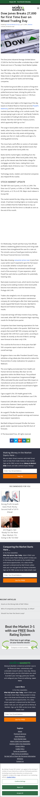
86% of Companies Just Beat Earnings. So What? (17, 609)
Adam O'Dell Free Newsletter (20, 741)
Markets (30, 24)
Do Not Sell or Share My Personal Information (20, 756)
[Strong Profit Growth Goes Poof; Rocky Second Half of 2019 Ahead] (10, 496)
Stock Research (20, 736)
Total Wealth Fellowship (24, 2)
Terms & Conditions (20, 751)
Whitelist (20, 759)
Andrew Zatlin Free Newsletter (20, 744)
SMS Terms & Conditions (20, 754)
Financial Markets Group (13, 24)
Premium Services (20, 734)
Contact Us (20, 761)
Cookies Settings (20, 781)
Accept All (20, 793)
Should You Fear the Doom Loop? (12, 613)
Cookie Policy (20, 749)
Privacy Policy (20, 746)
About (20, 731)
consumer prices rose (21, 260)
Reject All (20, 787)
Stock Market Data (20, 739)
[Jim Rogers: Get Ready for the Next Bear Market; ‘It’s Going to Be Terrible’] (10, 522)
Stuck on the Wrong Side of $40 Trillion (14, 604)
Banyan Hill (12, 2)
